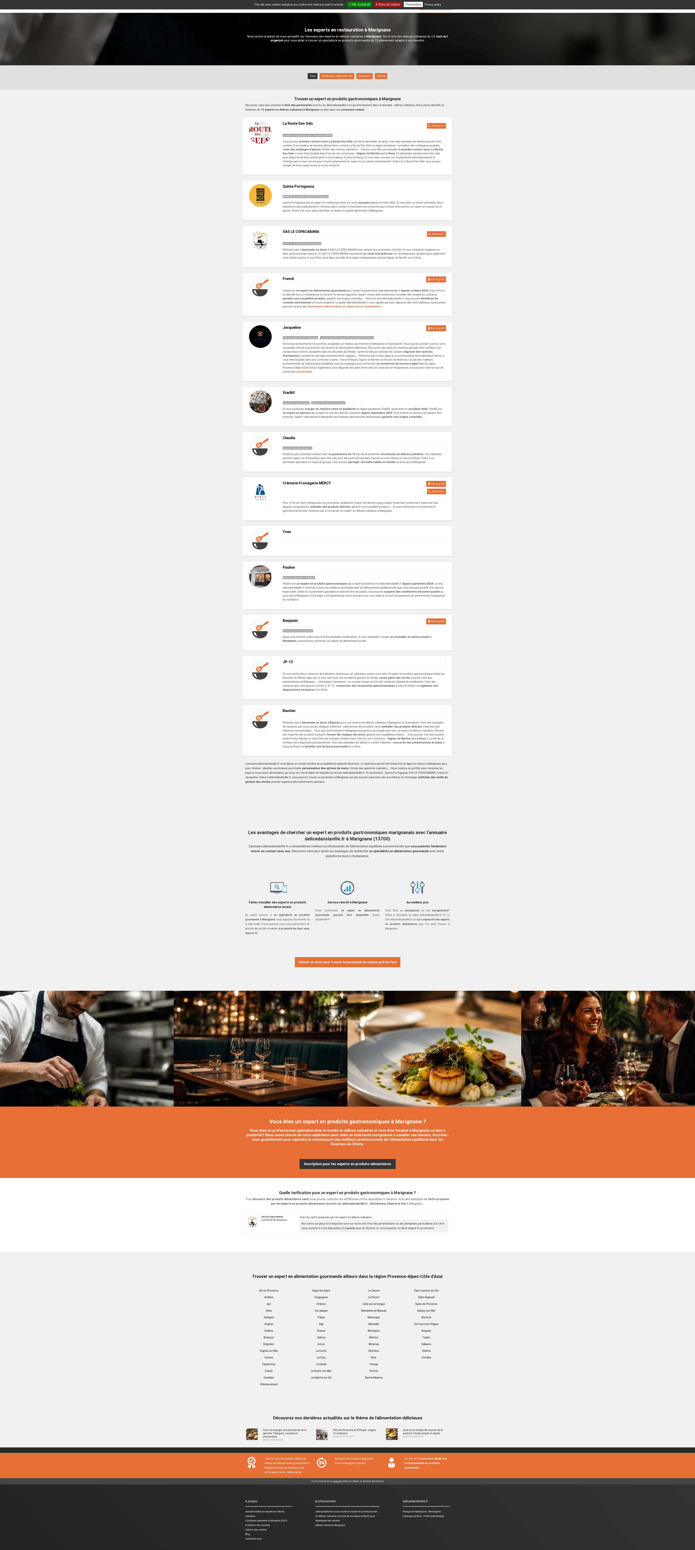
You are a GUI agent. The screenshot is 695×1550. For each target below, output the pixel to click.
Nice (373, 1357)
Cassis (269, 1370)
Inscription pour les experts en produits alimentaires (347, 1164)
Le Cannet (374, 1290)
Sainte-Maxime (374, 1377)
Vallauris (426, 1344)
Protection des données (257, 1525)
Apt (269, 1303)
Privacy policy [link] (433, 4)
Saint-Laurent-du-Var (426, 1290)
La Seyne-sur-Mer (321, 1370)
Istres (321, 1344)
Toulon (426, 1337)
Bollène (269, 1330)
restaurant (364, 76)
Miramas (374, 1344)
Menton (373, 1337)
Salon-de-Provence (426, 1303)
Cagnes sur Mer (269, 1350)
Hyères (321, 1337)
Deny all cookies (389, 4)
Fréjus (321, 1317)
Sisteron (426, 1317)
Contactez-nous (253, 1538)
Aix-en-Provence (268, 1290)
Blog (247, 1534)
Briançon (269, 1337)
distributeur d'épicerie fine (336, 76)
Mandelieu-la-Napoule (373, 1310)
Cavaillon (269, 1377)
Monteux (374, 1350)
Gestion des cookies (256, 1529)
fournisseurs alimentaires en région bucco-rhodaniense (344, 306)
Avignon (268, 1324)
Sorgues (426, 1330)
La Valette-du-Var (321, 1377)
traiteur (381, 76)
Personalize (413, 4)
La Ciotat (321, 1350)
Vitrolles (426, 1357)
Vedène (426, 1350)
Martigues (374, 1330)
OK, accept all (360, 4)
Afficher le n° (438, 125)
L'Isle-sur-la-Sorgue (374, 1303)
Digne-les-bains (321, 1290)
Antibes (268, 1297)
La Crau (321, 1357)
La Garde (321, 1364)
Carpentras (268, 1364)
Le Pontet (374, 1297)
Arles (269, 1310)
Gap (321, 1324)
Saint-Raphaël (426, 1297)
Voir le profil (437, 279)
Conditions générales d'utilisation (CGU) (266, 1520)
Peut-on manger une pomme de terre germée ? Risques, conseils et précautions (284, 1433)
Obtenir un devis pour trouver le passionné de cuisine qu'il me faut (347, 962)
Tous (312, 76)
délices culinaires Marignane (330, 1525)
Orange (374, 1364)
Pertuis (374, 1370)
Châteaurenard (269, 1384)
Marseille (373, 1324)
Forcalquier (321, 1310)
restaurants (304, 371)
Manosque (374, 1317)
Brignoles (268, 1344)
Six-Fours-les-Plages (426, 1324)
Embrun (321, 1303)
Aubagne (269, 1317)
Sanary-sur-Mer (426, 1310)
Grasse (321, 1330)
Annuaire (249, 1511)
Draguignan (321, 1297)
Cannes (268, 1357)
